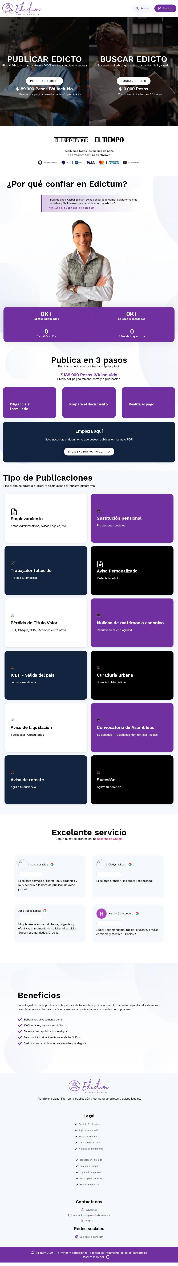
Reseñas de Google (109, 839)
